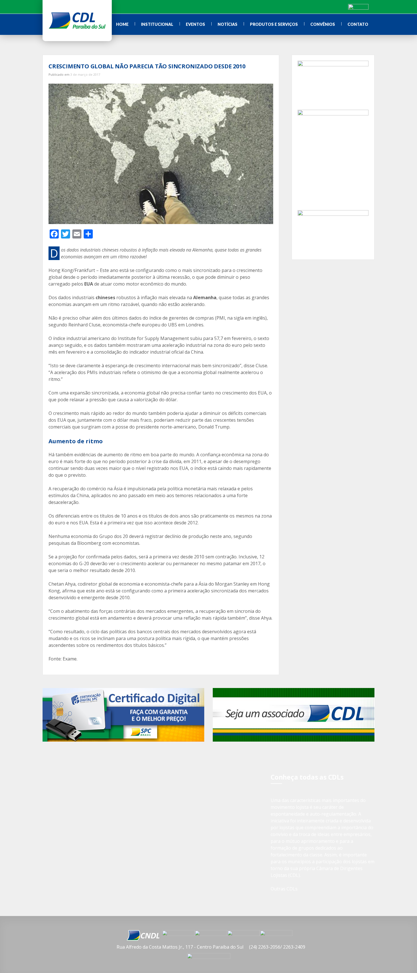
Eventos (195, 24)
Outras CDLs (284, 889)
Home (122, 24)
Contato (358, 24)
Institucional (157, 24)
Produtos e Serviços (274, 24)
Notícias (227, 24)
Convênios (322, 24)
